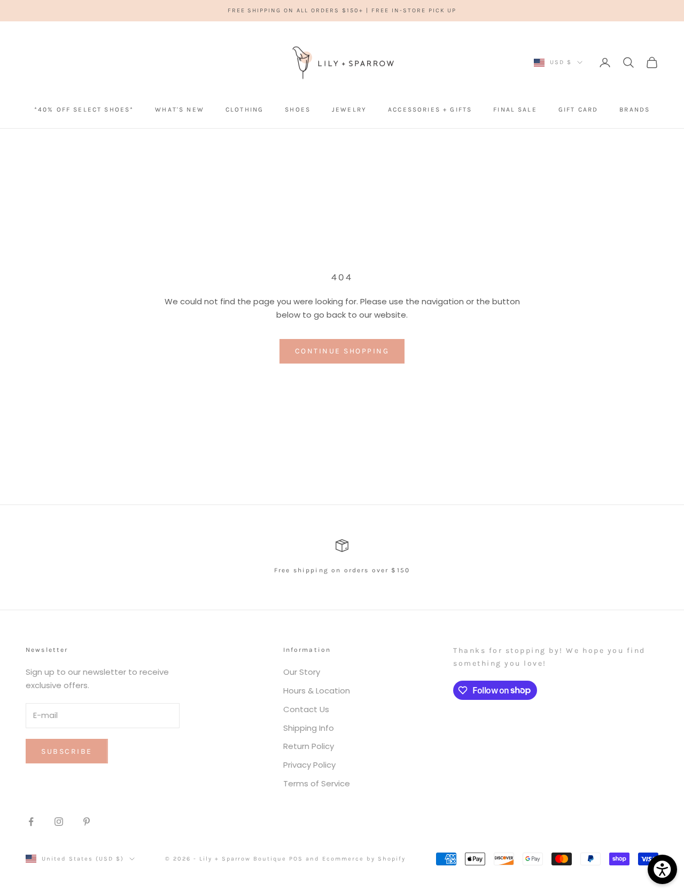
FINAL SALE (515, 109)
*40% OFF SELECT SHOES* (84, 109)
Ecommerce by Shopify (364, 858)
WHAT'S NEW (179, 109)
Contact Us (306, 709)
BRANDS (634, 109)
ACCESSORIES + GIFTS (430, 109)
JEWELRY (349, 109)
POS (296, 858)
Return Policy (308, 746)
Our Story (301, 671)
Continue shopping (342, 351)
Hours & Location (316, 690)
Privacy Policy (309, 764)
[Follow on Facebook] (31, 821)
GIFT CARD (578, 109)
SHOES (297, 109)
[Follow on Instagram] (58, 821)
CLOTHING (244, 109)
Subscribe (66, 751)
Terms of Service (316, 783)
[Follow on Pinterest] (86, 821)
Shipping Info (308, 728)
